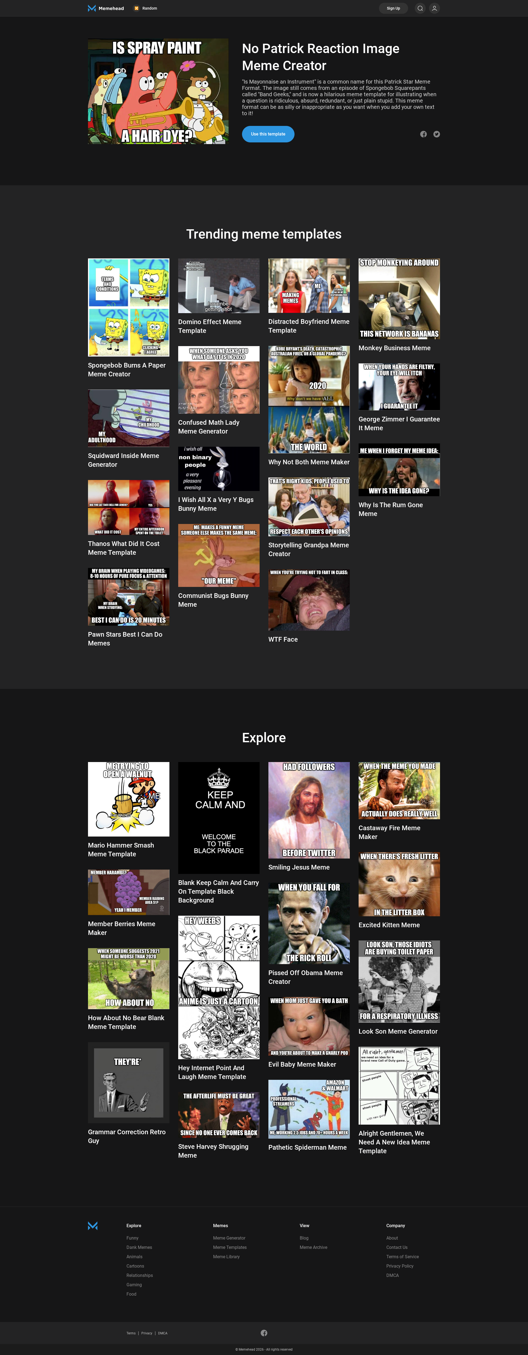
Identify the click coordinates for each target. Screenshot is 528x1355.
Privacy (146, 1333)
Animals (134, 1256)
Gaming (134, 1284)
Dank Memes (139, 1247)
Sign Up (393, 8)
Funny (133, 1238)
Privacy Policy (400, 1266)
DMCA (392, 1275)
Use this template (268, 134)
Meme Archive (313, 1247)
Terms (131, 1333)
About (392, 1238)
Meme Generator (229, 1238)
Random (145, 8)
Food (131, 1294)
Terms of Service (402, 1256)
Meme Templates (230, 1247)
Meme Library (226, 1256)
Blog (304, 1238)
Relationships (140, 1275)
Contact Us (397, 1247)
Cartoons (135, 1266)
